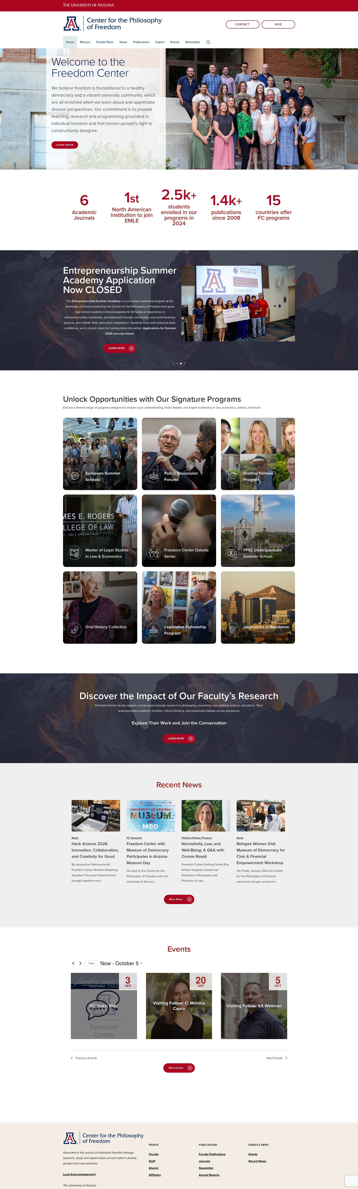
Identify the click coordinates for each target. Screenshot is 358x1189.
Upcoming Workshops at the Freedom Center (116, 275)
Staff (152, 1161)
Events (253, 1154)
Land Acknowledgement (79, 1174)
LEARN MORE (65, 145)
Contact (242, 24)
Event (240, 838)
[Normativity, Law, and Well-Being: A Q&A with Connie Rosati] (206, 842)
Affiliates (155, 1175)
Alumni (153, 1168)
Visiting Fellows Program (197, 838)
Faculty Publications (212, 1154)
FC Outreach (134, 838)
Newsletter (206, 1168)
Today (91, 963)
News (75, 838)
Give (278, 24)
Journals (204, 1161)
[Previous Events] (73, 963)
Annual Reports (209, 1175)
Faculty (153, 1154)
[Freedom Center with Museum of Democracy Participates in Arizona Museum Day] (151, 842)
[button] (119, 332)
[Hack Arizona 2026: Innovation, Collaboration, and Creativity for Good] (96, 842)
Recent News (257, 1161)
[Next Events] (80, 963)
